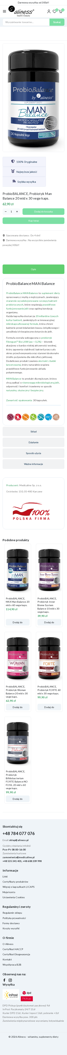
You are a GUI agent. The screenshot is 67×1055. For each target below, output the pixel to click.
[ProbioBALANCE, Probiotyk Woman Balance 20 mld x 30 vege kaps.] (17, 658)
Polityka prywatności (14, 918)
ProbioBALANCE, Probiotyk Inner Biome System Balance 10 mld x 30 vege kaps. (48, 605)
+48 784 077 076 (19, 833)
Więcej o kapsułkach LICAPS (19, 886)
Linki (5, 876)
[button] (18, 622)
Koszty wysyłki (11, 928)
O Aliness (8, 944)
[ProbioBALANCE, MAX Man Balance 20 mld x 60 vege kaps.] (17, 569)
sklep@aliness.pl (19, 840)
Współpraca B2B (12, 964)
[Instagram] (10, 980)
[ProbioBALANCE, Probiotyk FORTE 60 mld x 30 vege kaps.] (49, 658)
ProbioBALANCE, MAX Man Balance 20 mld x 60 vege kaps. (17, 602)
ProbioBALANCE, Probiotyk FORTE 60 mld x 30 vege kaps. (48, 690)
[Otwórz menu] (4, 11)
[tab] (33, 269)
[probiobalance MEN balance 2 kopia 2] (33, 97)
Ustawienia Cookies (14, 897)
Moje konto (9, 892)
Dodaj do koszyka (43, 211)
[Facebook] (4, 980)
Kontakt (7, 959)
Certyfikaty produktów (15, 881)
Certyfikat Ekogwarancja (16, 954)
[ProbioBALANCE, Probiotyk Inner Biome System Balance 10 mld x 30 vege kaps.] (49, 569)
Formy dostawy (11, 923)
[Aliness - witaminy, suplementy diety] (21, 11)
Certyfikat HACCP (13, 949)
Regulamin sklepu (12, 912)
